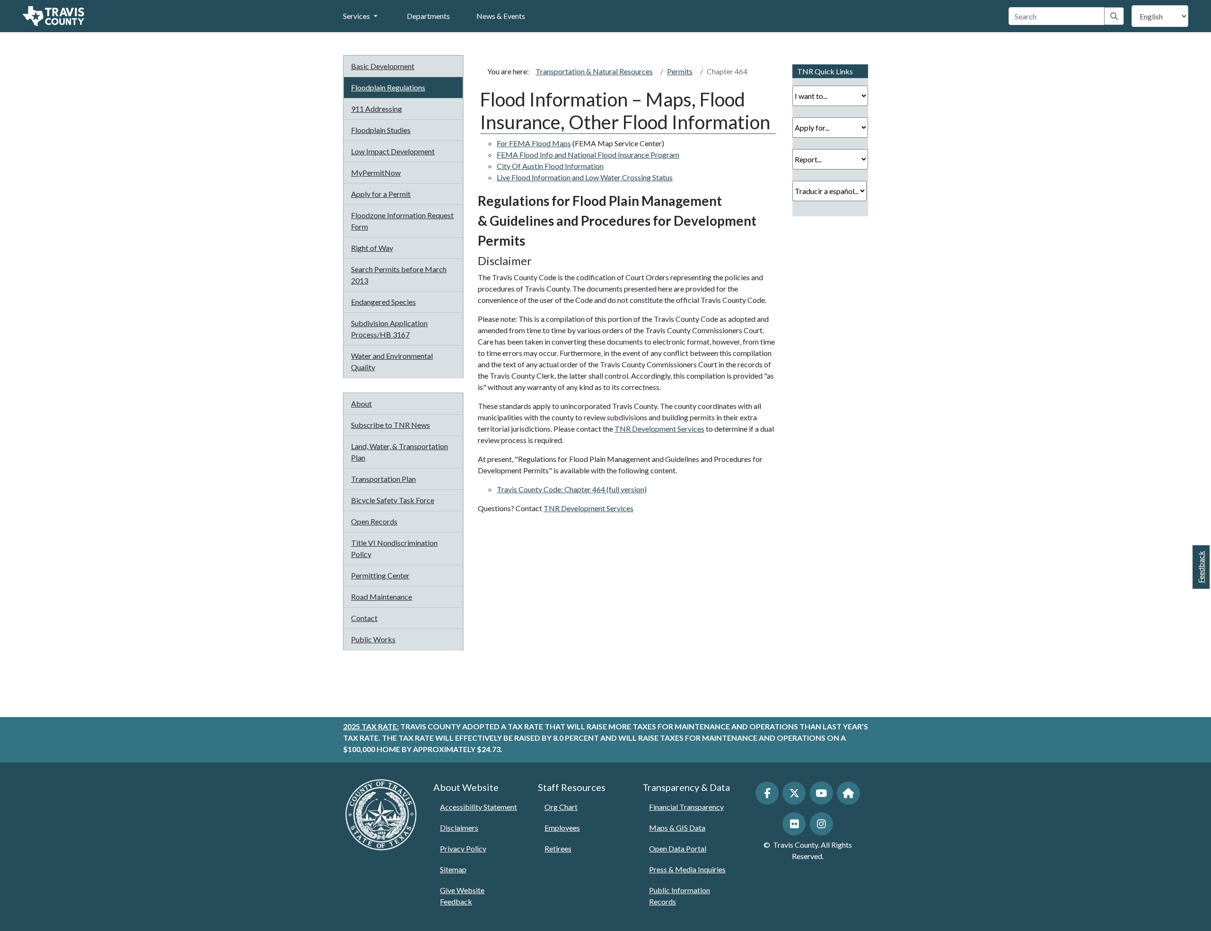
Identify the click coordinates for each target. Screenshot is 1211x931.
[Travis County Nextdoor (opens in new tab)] (848, 793)
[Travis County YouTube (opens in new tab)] (821, 793)
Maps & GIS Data (677, 827)
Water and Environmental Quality (392, 361)
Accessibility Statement (478, 806)
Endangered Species (383, 301)
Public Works (373, 639)
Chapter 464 (727, 71)
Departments (428, 15)
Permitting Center (380, 575)
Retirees (557, 848)
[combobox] (1057, 16)
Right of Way (372, 247)
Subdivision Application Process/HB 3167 (389, 329)
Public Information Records (679, 896)
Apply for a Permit (381, 193)
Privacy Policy (463, 848)
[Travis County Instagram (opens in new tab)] (821, 823)
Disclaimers (459, 827)
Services (356, 15)
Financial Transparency (686, 806)
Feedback (1200, 567)
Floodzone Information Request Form (402, 221)
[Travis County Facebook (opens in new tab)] (767, 793)
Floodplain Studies (381, 129)
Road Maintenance (381, 596)
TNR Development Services (659, 428)
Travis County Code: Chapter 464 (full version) (572, 489)
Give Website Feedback (462, 896)
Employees (562, 827)
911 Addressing (376, 108)
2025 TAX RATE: (371, 726)
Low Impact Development (393, 151)
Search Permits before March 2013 (399, 275)
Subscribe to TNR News (390, 424)
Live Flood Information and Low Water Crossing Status (585, 177)
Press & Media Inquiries (687, 869)
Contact (364, 617)
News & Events (500, 15)
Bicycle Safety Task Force (392, 500)
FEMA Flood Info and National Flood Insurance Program (588, 154)
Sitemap (453, 869)
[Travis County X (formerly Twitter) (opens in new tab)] (794, 793)
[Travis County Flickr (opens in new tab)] (794, 823)
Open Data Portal (677, 848)
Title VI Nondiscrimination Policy (394, 548)
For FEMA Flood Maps (534, 143)
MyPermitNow (376, 172)
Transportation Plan (383, 478)
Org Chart (561, 806)
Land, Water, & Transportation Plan (399, 452)
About (361, 403)
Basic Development (382, 66)
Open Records (374, 521)
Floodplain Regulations (388, 87)
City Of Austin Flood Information (550, 165)
